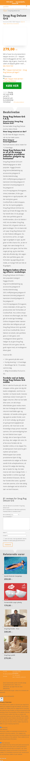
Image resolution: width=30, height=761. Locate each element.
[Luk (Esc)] (5, 758)
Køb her (12, 86)
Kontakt (5, 676)
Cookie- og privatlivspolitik (10, 679)
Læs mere (9, 692)
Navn (5, 532)
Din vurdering (6, 514)
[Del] (3, 758)
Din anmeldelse (7, 516)
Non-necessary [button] (4, 741)
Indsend (8, 545)
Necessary (4, 727)
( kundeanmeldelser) (19, 102)
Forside (5, 671)
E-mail (5, 535)
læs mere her (8, 66)
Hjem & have (10, 23)
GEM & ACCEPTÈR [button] (4, 756)
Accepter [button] (10, 694)
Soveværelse (16, 23)
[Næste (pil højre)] (2, 760)
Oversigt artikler (16, 671)
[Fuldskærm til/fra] (2, 758)
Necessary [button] (3, 725)
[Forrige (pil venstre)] (0, 760)
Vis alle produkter (7, 674)
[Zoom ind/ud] (0, 758)
